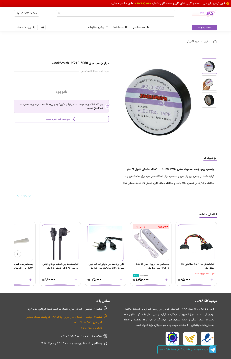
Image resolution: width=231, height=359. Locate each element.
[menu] (118, 27)
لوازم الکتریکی (193, 41)
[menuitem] (141, 27)
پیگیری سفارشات (96, 27)
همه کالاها (118, 27)
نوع (206, 41)
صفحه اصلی (139, 27)
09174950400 (29, 13)
